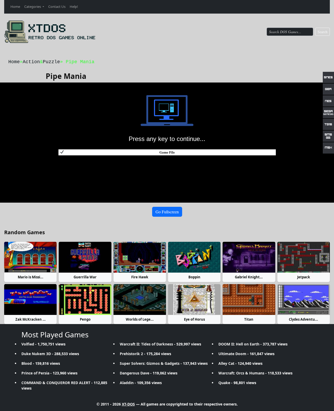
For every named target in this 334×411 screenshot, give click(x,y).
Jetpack (303, 277)
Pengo (85, 319)
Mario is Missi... (30, 277)
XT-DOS (128, 404)
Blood (26, 363)
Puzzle (51, 61)
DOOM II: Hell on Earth (238, 344)
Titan (248, 319)
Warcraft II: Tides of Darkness (146, 344)
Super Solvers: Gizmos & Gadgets (150, 363)
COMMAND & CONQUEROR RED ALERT (55, 382)
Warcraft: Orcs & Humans (241, 373)
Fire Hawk (139, 277)
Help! (74, 6)
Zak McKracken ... (30, 319)
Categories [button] (33, 6)
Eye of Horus (194, 319)
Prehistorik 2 (131, 353)
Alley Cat (226, 363)
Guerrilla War (85, 277)
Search (322, 31)
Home (15, 6)
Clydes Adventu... (303, 319)
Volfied (27, 344)
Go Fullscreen (167, 211)
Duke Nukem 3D (36, 353)
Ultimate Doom (232, 353)
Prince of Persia (35, 373)
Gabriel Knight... (249, 277)
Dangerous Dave (134, 373)
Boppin (194, 277)
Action (31, 61)
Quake (224, 382)
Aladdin (127, 382)
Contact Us (56, 6)
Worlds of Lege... (140, 319)
